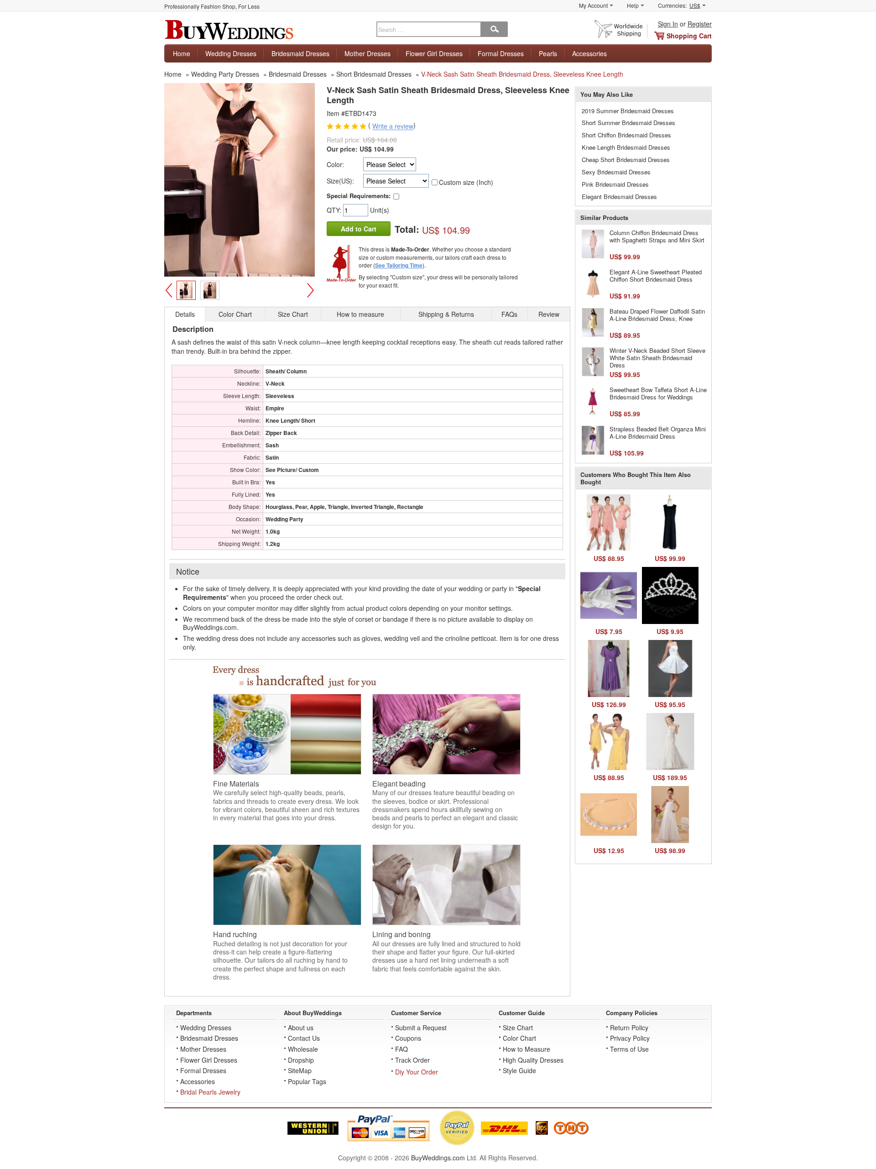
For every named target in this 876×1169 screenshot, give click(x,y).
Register (700, 23)
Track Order (412, 1059)
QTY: (335, 210)
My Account (593, 5)
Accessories (589, 53)
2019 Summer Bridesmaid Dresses (628, 110)
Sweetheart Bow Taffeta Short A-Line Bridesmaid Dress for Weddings (658, 393)
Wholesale (303, 1049)
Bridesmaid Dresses (300, 53)
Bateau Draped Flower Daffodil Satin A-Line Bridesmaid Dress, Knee (657, 315)
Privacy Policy (630, 1038)
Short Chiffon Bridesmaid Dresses (626, 135)
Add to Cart (358, 228)
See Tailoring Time (398, 265)
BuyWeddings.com (438, 1157)
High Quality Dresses (533, 1059)
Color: (335, 164)
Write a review (392, 126)
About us (300, 1027)
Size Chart (518, 1027)
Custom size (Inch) (466, 182)
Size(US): (340, 180)
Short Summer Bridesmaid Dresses (628, 122)
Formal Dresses (501, 53)
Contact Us (304, 1038)
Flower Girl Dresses (434, 53)
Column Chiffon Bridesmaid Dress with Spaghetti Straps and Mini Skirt (657, 236)
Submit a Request (421, 1027)
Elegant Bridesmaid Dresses (619, 196)
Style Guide (519, 1070)
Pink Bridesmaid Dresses (615, 184)
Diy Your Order (416, 1071)
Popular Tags (307, 1081)
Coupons (408, 1038)
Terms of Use (629, 1049)
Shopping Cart (689, 35)
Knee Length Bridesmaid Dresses (626, 147)
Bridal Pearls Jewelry (210, 1091)
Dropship (301, 1059)
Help (633, 5)
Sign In (668, 23)
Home (181, 53)
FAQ (401, 1049)
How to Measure (526, 1049)
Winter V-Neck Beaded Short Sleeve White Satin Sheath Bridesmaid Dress (657, 357)
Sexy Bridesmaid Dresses (616, 172)
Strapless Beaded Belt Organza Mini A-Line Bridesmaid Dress (658, 432)
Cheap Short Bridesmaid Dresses (626, 159)
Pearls (548, 53)
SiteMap (300, 1070)
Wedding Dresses (230, 53)
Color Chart (519, 1038)
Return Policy (629, 1027)
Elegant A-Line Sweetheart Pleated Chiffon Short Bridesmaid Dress (656, 275)
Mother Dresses (367, 53)
